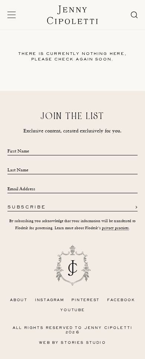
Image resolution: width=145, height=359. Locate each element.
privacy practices (115, 228)
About (19, 300)
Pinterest (85, 300)
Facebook (121, 300)
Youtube (72, 310)
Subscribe (26, 208)
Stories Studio (83, 343)
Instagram (49, 300)
